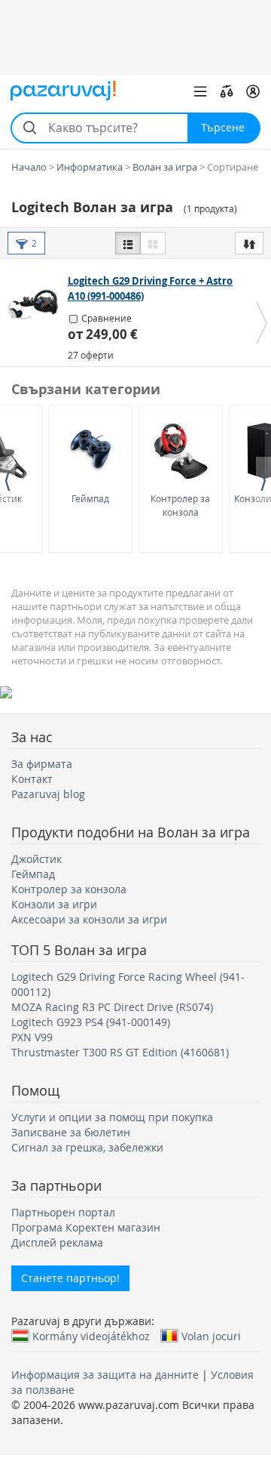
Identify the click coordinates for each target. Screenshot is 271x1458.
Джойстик (36, 859)
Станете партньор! (70, 1278)
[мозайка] (153, 243)
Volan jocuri (211, 1335)
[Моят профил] (253, 91)
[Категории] (200, 91)
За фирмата (41, 764)
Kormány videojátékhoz (91, 1335)
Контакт (32, 779)
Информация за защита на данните (105, 1374)
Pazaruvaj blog (48, 794)
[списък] (128, 243)
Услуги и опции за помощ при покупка (112, 1117)
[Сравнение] (226, 91)
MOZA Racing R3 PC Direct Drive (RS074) (112, 1007)
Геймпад (90, 498)
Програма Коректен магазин (85, 1227)
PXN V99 (32, 1037)
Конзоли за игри (54, 904)
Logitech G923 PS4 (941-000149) (90, 1022)
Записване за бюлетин (70, 1132)
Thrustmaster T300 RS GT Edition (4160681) (120, 1052)
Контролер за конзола (180, 504)
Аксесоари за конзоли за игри (89, 919)
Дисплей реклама (57, 1242)
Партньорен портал (63, 1212)
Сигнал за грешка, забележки (87, 1147)
